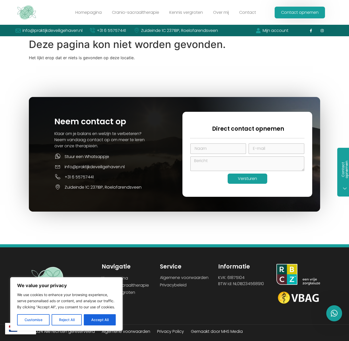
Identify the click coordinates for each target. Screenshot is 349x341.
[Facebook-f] (311, 30)
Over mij (221, 12)
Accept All (100, 320)
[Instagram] (322, 30)
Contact (247, 12)
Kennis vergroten (186, 12)
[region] (66, 304)
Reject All (67, 320)
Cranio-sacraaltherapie (135, 12)
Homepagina (88, 12)
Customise (33, 320)
